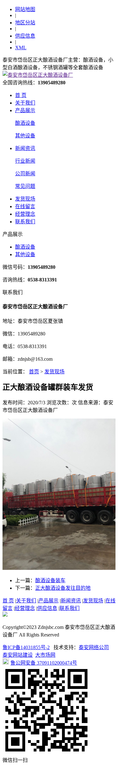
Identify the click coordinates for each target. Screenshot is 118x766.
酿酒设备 (25, 123)
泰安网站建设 (18, 655)
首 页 (20, 95)
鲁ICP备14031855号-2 (26, 647)
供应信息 (25, 36)
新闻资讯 (25, 148)
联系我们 (25, 221)
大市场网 (45, 655)
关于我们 (25, 103)
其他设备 (25, 135)
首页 (34, 371)
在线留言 (25, 206)
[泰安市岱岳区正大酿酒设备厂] (38, 75)
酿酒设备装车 (50, 580)
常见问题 (25, 186)
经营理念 (25, 214)
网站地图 (25, 9)
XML (20, 47)
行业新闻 (25, 161)
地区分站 (25, 22)
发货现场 (25, 199)
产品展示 (25, 110)
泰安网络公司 (94, 647)
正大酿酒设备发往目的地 (63, 588)
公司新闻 (25, 173)
